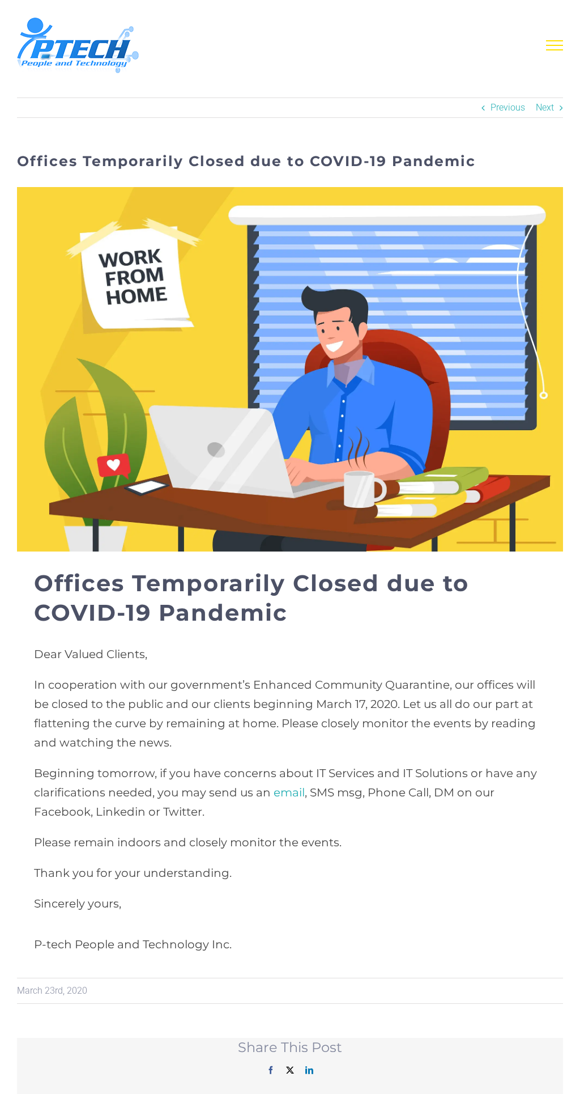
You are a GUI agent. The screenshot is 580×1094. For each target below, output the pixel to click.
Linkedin (121, 812)
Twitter (182, 812)
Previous (508, 107)
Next (545, 107)
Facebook (62, 812)
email (289, 792)
